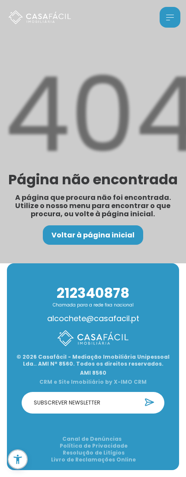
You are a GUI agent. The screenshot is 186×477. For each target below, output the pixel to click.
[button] (18, 459)
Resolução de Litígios (94, 452)
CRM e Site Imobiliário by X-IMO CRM (93, 382)
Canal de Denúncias (92, 439)
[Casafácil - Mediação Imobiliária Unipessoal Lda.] (40, 17)
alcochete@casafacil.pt (93, 318)
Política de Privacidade (94, 445)
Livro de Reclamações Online (93, 459)
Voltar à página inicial (93, 235)
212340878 (93, 293)
